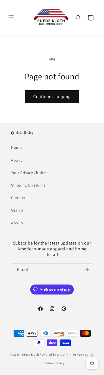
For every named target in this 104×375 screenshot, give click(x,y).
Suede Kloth (30, 354)
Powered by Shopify (54, 354)
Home (16, 147)
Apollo (17, 222)
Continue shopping (52, 96)
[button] (11, 18)
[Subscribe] (86, 269)
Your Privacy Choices (29, 172)
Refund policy (54, 363)
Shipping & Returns (28, 185)
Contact (18, 197)
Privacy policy (83, 354)
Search (17, 210)
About (16, 160)
